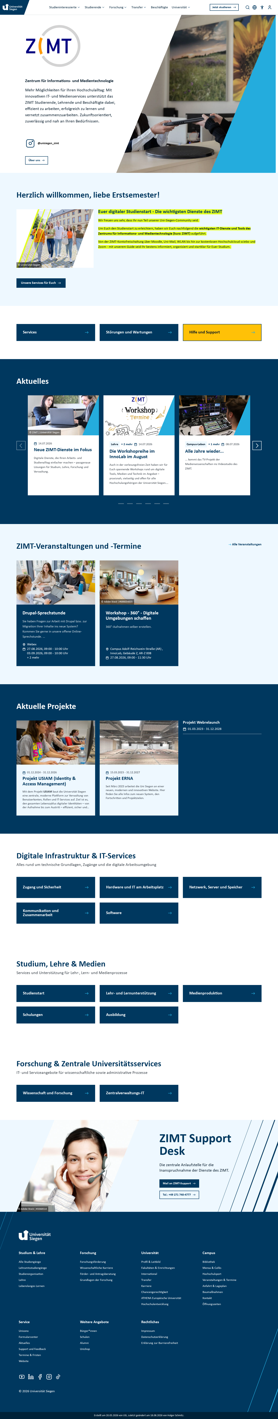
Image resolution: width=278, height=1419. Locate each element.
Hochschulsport (212, 1274)
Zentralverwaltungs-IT (125, 1093)
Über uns (34, 160)
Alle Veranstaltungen (247, 544)
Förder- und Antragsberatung (98, 1274)
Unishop (85, 1349)
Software (114, 913)
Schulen (84, 1337)
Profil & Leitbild (150, 1262)
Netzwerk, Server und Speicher (215, 887)
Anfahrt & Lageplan (215, 1286)
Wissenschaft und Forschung (47, 1093)
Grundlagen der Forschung (96, 1280)
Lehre (22, 1280)
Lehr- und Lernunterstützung (131, 993)
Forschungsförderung (93, 1262)
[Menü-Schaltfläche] (270, 7)
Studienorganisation (31, 1274)
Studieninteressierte (63, 7)
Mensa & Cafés (212, 1268)
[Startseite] (34, 1235)
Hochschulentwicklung (155, 1304)
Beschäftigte (159, 7)
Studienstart (33, 993)
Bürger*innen (88, 1331)
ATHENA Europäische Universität (161, 1298)
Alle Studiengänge (30, 1262)
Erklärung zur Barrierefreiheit (159, 1343)
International (149, 1274)
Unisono (24, 1331)
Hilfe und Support (204, 332)
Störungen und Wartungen (129, 332)
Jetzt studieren (221, 7)
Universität (179, 7)
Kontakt (207, 1298)
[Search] (247, 7)
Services (30, 332)
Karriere (146, 1286)
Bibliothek (209, 1262)
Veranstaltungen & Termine (219, 1280)
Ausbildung (115, 1015)
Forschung (116, 7)
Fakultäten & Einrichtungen (158, 1268)
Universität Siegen (42, 1391)
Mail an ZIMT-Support (177, 1183)
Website (24, 1361)
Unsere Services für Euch (38, 283)
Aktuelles (24, 1343)
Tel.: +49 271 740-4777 (177, 1194)
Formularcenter (28, 1337)
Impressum (148, 1331)
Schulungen (33, 1015)
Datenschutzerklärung (154, 1337)
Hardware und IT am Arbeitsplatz (135, 887)
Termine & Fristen (30, 1355)
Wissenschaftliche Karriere (96, 1268)
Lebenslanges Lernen (31, 1286)
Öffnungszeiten (212, 1304)
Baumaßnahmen (213, 1292)
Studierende (93, 7)
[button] (262, 7)
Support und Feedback (32, 1349)
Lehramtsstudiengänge (33, 1268)
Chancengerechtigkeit (154, 1292)
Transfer (137, 7)
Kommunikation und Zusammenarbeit (41, 913)
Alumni (84, 1343)
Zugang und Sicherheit (42, 887)
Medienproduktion (205, 993)
